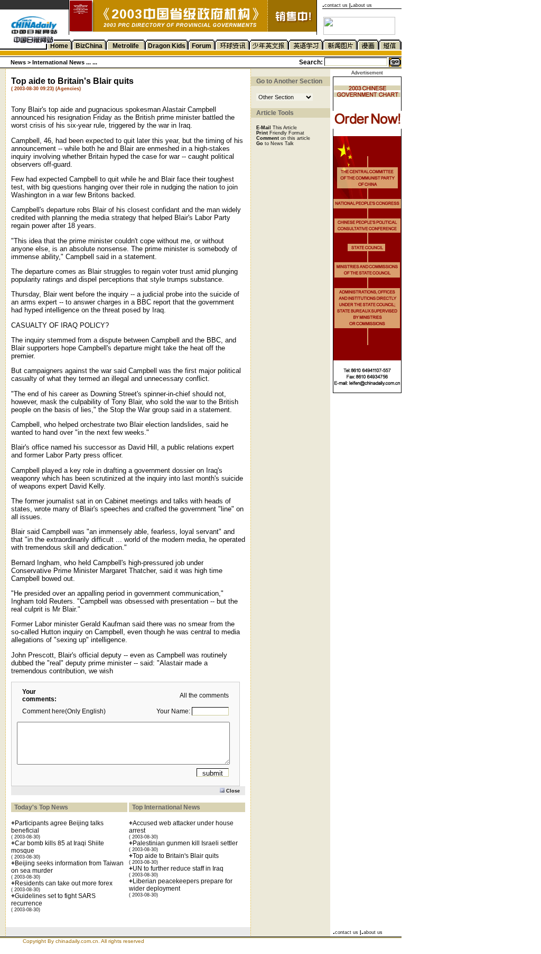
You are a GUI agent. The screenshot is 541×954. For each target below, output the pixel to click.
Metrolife (126, 46)
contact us (336, 5)
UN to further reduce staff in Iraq (178, 868)
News (18, 62)
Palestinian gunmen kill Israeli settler (185, 843)
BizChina (89, 46)
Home (59, 46)
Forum (201, 46)
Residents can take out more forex (64, 883)
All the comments (204, 695)
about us (362, 5)
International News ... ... (64, 62)
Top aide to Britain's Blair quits (176, 856)
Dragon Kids (166, 46)
